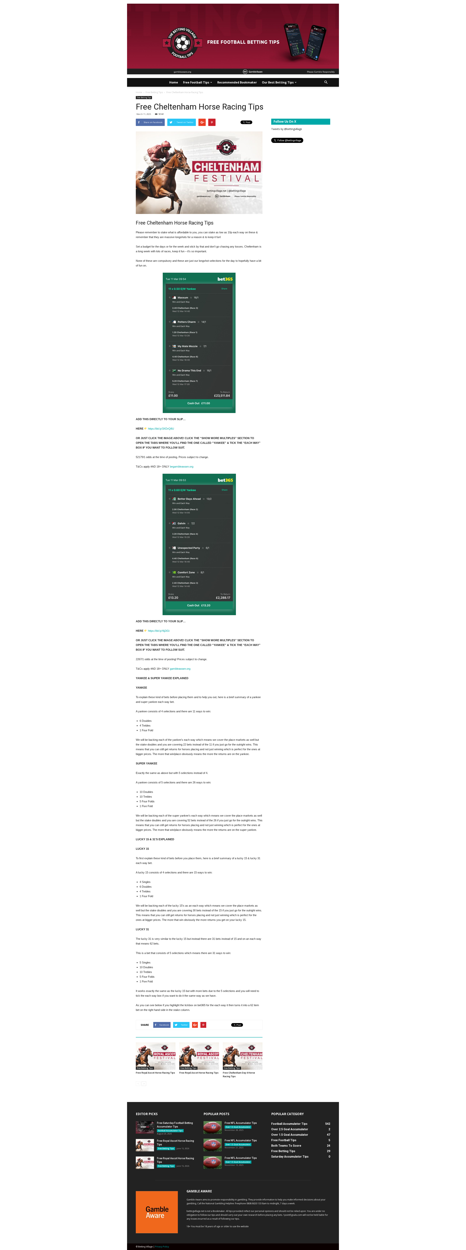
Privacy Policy (162, 1246)
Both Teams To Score (286, 1145)
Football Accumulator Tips (170, 1130)
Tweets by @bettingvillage (286, 129)
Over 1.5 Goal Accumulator (238, 1127)
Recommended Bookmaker (237, 82)
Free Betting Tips (154, 92)
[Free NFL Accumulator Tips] (213, 1127)
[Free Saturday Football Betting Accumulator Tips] (145, 1127)
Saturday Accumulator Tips (290, 1156)
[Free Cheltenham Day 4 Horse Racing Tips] (242, 1056)
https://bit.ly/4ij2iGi (158, 630)
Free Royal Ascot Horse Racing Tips (155, 1072)
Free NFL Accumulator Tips (241, 1123)
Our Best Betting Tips (278, 82)
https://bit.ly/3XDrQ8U (161, 428)
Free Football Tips (196, 82)
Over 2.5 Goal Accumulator (289, 1129)
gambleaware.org (180, 668)
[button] (325, 82)
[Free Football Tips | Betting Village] (233, 39)
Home (173, 82)
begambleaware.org (182, 466)
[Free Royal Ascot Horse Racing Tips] (155, 1056)
